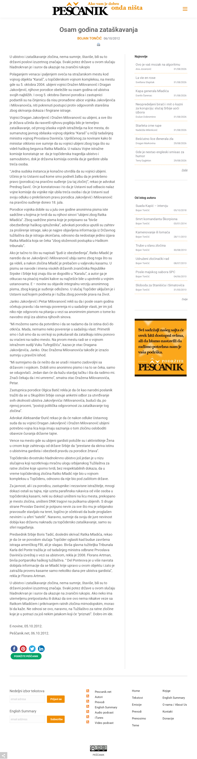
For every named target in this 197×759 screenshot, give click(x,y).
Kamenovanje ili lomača (153, 232)
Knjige (166, 691)
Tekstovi (137, 698)
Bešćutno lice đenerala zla (154, 139)
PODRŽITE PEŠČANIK (26, 656)
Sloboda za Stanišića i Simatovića (160, 285)
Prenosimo (139, 718)
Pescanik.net (103, 692)
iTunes (99, 717)
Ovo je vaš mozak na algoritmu (158, 64)
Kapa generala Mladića (152, 91)
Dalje (184, 170)
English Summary (23, 711)
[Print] (98, 44)
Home (136, 691)
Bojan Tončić (89, 38)
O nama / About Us (175, 704)
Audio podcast (104, 712)
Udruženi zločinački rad (152, 259)
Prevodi (99, 702)
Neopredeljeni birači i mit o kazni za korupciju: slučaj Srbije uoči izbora (159, 108)
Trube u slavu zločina (151, 245)
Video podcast (104, 723)
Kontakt (168, 711)
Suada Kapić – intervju (152, 206)
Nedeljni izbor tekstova (27, 691)
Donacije (168, 718)
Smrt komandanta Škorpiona (156, 219)
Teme (135, 725)
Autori (99, 697)
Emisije (137, 704)
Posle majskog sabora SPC (155, 272)
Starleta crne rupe (148, 125)
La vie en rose (145, 78)
